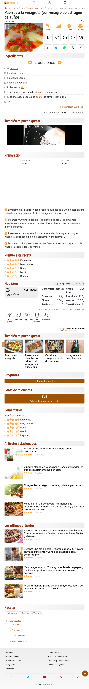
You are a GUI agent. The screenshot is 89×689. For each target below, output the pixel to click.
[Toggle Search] (65, 3)
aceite (39, 96)
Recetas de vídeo (13, 656)
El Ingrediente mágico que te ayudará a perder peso (54, 485)
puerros (14, 68)
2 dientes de (15, 87)
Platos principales (19, 636)
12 (12, 68)
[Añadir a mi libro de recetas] (48, 37)
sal (8, 101)
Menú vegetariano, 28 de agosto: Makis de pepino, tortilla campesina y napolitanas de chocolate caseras (53, 570)
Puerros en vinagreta (11, 357)
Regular (24, 276)
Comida (15, 624)
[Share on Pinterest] (81, 47)
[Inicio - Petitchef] (6, 8)
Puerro (25, 613)
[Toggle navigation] (82, 3)
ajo (22, 87)
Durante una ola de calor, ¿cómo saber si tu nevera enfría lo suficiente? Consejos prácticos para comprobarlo (53, 551)
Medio (23, 272)
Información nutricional (72, 107)
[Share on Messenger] (56, 47)
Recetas (9, 652)
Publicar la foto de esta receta (44, 401)
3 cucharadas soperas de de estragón (32, 92)
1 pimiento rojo (15, 73)
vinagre (39, 92)
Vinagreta (12, 613)
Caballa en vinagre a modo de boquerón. (54, 358)
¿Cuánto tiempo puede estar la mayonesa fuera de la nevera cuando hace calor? (53, 587)
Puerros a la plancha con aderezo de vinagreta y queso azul (32, 361)
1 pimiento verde (16, 78)
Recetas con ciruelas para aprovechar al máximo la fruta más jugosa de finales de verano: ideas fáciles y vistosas (53, 533)
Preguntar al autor (46, 381)
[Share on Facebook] (47, 47)
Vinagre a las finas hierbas (73, 357)
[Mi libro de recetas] (34, 3)
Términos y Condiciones (58, 660)
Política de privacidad (57, 656)
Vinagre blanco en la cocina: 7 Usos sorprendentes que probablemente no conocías (53, 468)
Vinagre (37, 613)
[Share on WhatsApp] (64, 47)
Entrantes (16, 630)
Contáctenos (53, 652)
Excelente (25, 260)
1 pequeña (17, 82)
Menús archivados (14, 660)
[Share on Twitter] (73, 47)
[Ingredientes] (4, 344)
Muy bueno (26, 264)
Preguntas (10, 664)
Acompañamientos (20, 641)
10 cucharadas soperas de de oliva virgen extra (36, 96)
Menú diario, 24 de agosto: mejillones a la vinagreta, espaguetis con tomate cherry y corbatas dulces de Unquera (54, 506)
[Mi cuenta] (49, 3)
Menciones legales (56, 664)
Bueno (23, 268)
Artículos (10, 669)
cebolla (12, 82)
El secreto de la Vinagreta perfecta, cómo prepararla (48, 450)
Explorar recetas (13, 621)
